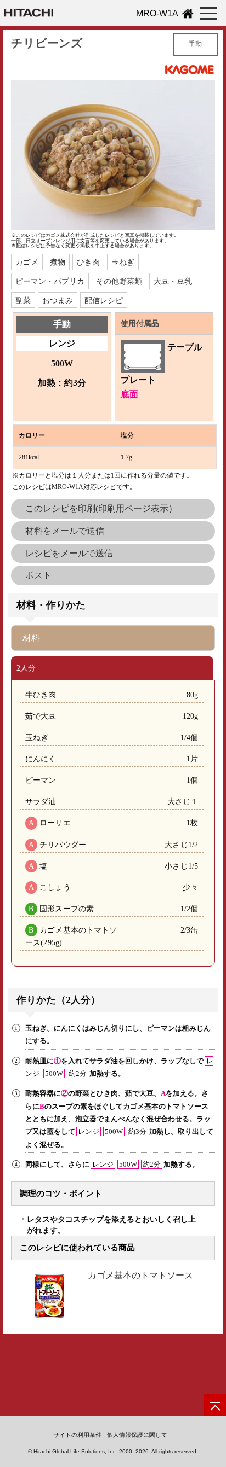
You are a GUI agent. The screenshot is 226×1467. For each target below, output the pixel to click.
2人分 (26, 667)
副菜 (23, 300)
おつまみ (57, 300)
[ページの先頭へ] (215, 1405)
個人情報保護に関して (137, 1434)
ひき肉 (88, 262)
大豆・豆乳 (173, 281)
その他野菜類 (119, 281)
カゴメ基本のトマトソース (140, 1275)
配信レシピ (103, 300)
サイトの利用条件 (77, 1434)
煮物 (57, 262)
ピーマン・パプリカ (49, 281)
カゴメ (26, 262)
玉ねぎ (122, 262)
